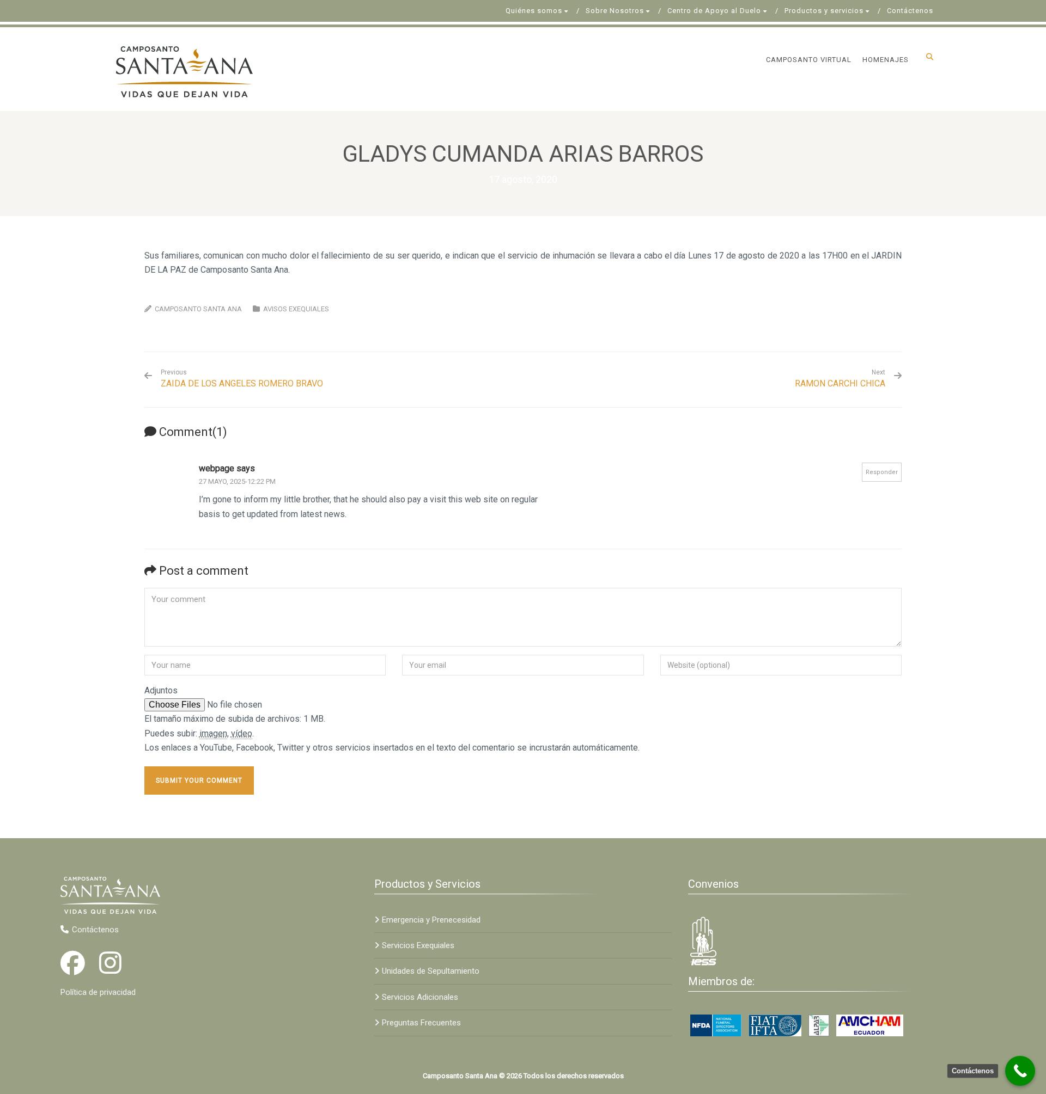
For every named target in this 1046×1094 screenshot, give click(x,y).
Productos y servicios (823, 11)
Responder (882, 472)
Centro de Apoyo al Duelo (714, 11)
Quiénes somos (534, 11)
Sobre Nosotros (615, 11)
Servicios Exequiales (418, 945)
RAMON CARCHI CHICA (840, 383)
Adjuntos (161, 690)
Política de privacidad (98, 992)
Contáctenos (910, 11)
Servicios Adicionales (420, 997)
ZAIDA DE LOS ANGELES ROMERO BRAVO (242, 378)
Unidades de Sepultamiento (430, 971)
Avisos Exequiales (296, 309)
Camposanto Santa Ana (198, 309)
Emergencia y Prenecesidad (431, 920)
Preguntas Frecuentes (421, 1023)
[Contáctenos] (1020, 1071)
